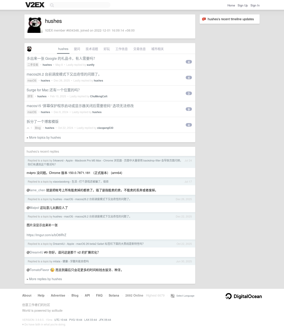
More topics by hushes (45, 137)
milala (56, 261)
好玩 (107, 48)
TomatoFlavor (39, 269)
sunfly (91, 65)
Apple (69, 160)
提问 (77, 48)
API (87, 295)
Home (231, 5)
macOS (32, 80)
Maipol (34, 207)
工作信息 (121, 48)
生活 (74, 181)
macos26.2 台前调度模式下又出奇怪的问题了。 (64, 74)
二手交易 (33, 64)
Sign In (255, 5)
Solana (114, 295)
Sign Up (243, 5)
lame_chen (37, 190)
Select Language (184, 295)
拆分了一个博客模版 (43, 121)
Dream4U (59, 243)
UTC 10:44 (60, 319)
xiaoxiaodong (61, 181)
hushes (63, 48)
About (27, 295)
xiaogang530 (105, 128)
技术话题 (92, 48)
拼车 (30, 96)
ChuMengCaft (98, 96)
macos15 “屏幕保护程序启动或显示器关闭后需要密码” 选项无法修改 (80, 105)
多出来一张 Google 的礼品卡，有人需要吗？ (62, 58)
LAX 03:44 (90, 319)
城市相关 (157, 48)
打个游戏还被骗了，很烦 (93, 181)
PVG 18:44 (75, 319)
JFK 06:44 (105, 319)
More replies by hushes (45, 279)
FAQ (99, 295)
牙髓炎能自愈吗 (79, 261)
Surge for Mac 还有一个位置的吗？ (54, 89)
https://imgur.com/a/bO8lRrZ (46, 235)
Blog (38, 128)
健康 (65, 261)
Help (41, 295)
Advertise (58, 295)
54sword (58, 160)
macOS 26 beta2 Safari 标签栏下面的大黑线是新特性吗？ (110, 243)
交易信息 (139, 48)
